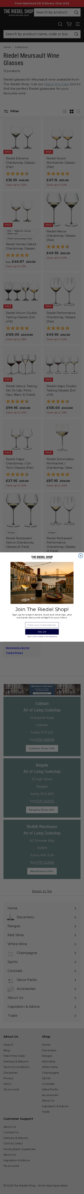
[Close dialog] (80, 555)
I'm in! (42, 631)
